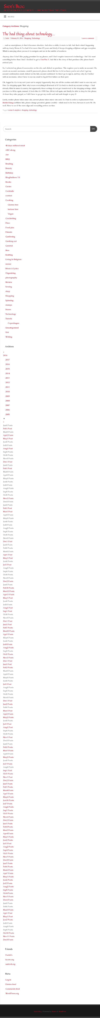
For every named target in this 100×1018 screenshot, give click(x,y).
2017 (7, 359)
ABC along (10, 150)
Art (6, 154)
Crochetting (10, 218)
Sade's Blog (14, 6)
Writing (8, 337)
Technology (36, 38)
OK (92, 129)
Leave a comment (88, 38)
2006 (7, 410)
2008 (7, 400)
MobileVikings (8, 103)
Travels (8, 318)
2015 (7, 369)
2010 (7, 391)
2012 (7, 382)
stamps (8, 305)
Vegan (10, 214)
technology (33, 110)
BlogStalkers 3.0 (12, 177)
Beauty (8, 168)
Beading (9, 163)
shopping (25, 110)
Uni (7, 332)
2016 (5, 355)
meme (8, 264)
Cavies (8, 186)
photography (11, 277)
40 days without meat (15, 145)
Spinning (9, 300)
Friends (8, 232)
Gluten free (13, 204)
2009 (7, 396)
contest (8, 195)
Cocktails (9, 191)
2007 (7, 405)
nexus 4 (11, 110)
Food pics (9, 227)
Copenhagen (13, 323)
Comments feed (12, 989)
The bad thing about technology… (29, 34)
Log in (8, 979)
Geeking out (11, 241)
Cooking (9, 200)
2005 (7, 414)
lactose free (13, 209)
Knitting (9, 255)
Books (8, 182)
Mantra (54, 1011)
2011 (7, 387)
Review (8, 282)
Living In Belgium (13, 259)
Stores (8, 309)
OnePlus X (44, 59)
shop (7, 291)
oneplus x (17, 110)
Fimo (7, 223)
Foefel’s (8, 955)
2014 (7, 373)
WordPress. (62, 1011)
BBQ (7, 159)
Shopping (27, 38)
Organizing (10, 273)
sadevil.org (10, 964)
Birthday (9, 173)
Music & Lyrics (11, 268)
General (9, 245)
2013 (7, 378)
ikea (7, 250)
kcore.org (9, 959)
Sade (7, 38)
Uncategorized (12, 327)
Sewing (8, 286)
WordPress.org (12, 993)
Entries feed (10, 984)
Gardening (10, 236)
